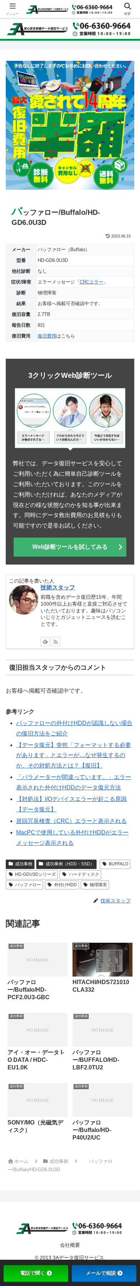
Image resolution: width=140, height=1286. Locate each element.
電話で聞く (32, 1273)
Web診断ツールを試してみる (70, 547)
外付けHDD (65, 884)
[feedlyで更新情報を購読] (45, 641)
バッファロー (28, 884)
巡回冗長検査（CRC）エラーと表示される (71, 821)
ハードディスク (84, 874)
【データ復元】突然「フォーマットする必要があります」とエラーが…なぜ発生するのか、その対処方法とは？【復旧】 (73, 755)
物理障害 (98, 884)
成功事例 (23, 863)
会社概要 (70, 1245)
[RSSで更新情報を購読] (55, 641)
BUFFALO (118, 863)
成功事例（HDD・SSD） (70, 863)
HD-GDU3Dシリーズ (35, 874)
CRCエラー (91, 282)
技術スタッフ (58, 587)
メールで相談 (101, 1273)
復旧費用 (47, 336)
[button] (124, 1013)
